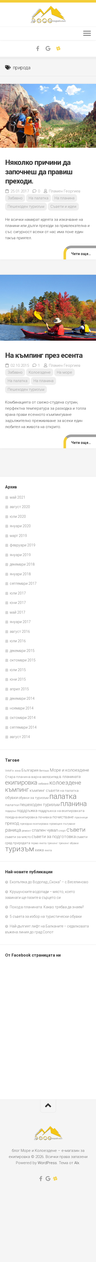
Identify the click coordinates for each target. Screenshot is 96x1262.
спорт (62, 830)
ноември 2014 (22, 708)
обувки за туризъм (34, 798)
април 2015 (19, 689)
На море (64, 372)
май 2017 (17, 612)
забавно (43, 783)
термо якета (39, 843)
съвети (76, 829)
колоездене (65, 782)
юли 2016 (18, 641)
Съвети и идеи (63, 206)
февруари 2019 (22, 545)
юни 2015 (18, 679)
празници (81, 817)
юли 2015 (18, 670)
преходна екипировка (34, 823)
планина (73, 804)
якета (48, 850)
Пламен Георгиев (64, 191)
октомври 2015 (23, 660)
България (30, 770)
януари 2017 (20, 622)
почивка (45, 817)
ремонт (26, 830)
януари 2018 (20, 574)
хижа (39, 850)
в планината (70, 776)
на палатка (69, 791)
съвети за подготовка (53, 836)
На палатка (38, 198)
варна (36, 777)
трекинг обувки (69, 843)
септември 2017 (23, 583)
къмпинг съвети (44, 790)
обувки (11, 797)
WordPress (47, 1163)
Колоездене (40, 372)
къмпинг (17, 789)
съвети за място (18, 837)
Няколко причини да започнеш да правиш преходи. (38, 171)
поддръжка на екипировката (61, 811)
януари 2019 (20, 555)
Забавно (15, 198)
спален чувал (45, 830)
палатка (63, 796)
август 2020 (20, 507)
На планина (64, 198)
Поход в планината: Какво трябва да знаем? (47, 907)
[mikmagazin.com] (58, 48)
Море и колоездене (69, 770)
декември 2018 (22, 564)
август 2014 (20, 737)
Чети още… (81, 254)
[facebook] (38, 48)
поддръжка (27, 810)
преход (12, 823)
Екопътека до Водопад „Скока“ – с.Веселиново (49, 882)
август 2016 (20, 631)
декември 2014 (22, 698)
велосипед (50, 777)
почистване (63, 817)
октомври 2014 (23, 718)
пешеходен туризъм (40, 804)
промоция (55, 823)
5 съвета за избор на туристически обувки (46, 916)
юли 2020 (18, 516)
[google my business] (48, 48)
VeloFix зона (13, 770)
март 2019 (18, 536)
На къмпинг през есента (43, 355)
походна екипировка (21, 817)
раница (13, 830)
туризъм (19, 849)
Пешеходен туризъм (26, 206)
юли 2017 (18, 593)
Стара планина (17, 777)
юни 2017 (18, 603)
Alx (76, 1163)
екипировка (21, 782)
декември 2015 (22, 651)
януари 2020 (20, 526)
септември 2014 (23, 727)
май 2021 (17, 497)
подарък (10, 811)
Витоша (44, 770)
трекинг (52, 843)
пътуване (69, 823)
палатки (12, 805)
